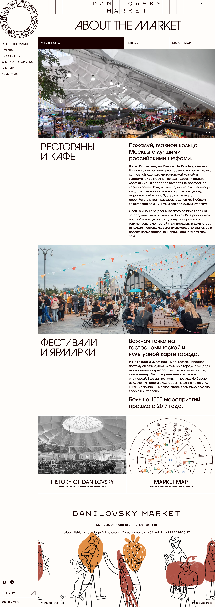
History (132, 43)
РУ (201, 3)
